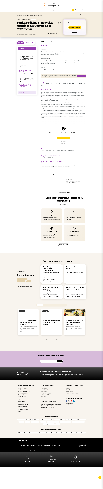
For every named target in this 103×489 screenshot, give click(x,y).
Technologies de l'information (23, 407)
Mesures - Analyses (21, 401)
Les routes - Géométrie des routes (74, 267)
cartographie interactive (53, 404)
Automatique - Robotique (23, 388)
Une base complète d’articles (52, 215)
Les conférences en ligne (71, 389)
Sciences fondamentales (22, 406)
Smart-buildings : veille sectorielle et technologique (50, 289)
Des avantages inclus (75, 231)
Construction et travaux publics (24, 391)
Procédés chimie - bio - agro (23, 404)
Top (19, 432)
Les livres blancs (69, 388)
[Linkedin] (74, 401)
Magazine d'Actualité (43, 10)
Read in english (33, 34)
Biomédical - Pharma (22, 389)
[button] (27, 67)
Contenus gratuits (53, 10)
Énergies (19, 411)
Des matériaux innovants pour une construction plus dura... (74, 322)
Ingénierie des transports (22, 396)
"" (64, 199)
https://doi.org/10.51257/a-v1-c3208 (48, 157)
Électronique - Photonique (23, 409)
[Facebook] (66, 401)
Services (75, 215)
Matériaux (20, 399)
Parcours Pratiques (33, 10)
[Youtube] (71, 401)
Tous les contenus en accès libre (72, 393)
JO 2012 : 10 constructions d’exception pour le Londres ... (28, 322)
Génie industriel (21, 394)
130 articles (64, 204)
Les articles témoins (70, 391)
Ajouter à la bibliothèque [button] (51, 33)
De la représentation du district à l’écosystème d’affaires (73, 181)
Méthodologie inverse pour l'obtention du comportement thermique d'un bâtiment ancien (51, 270)
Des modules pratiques (51, 231)
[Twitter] (69, 401)
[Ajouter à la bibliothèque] (56, 33)
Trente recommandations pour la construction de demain (51, 322)
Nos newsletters (69, 403)
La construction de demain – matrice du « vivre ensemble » (75, 289)
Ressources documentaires (22, 10)
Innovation (20, 398)
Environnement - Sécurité (23, 393)
